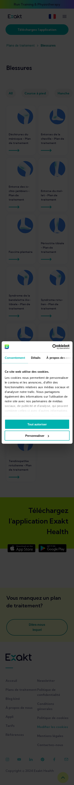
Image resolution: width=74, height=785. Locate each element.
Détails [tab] (35, 357)
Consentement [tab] (15, 357)
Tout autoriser (37, 424)
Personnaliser (34, 435)
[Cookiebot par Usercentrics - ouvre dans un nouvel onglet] (52, 346)
